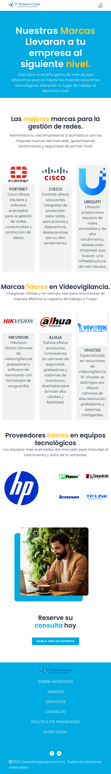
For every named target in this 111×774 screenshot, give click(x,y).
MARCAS (56, 692)
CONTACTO (55, 712)
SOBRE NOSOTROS (55, 681)
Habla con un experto (56, 641)
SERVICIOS (55, 702)
